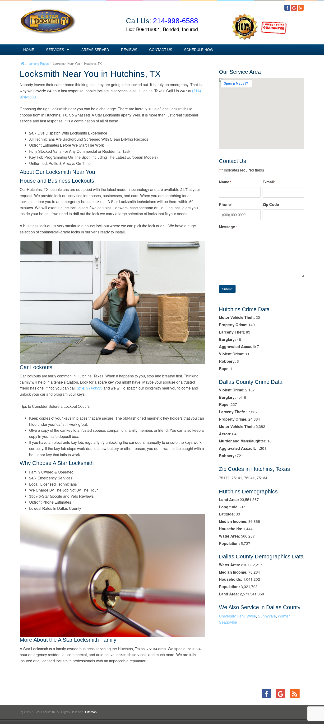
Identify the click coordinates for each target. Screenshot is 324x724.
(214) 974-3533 (89, 388)
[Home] (22, 63)
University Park (232, 616)
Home (28, 50)
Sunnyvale (267, 616)
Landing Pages (38, 63)
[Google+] (294, 8)
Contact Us (160, 50)
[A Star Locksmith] (48, 19)
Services (55, 50)
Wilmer (283, 616)
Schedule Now (198, 50)
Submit (227, 289)
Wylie (251, 616)
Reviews (129, 50)
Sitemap (91, 712)
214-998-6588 (175, 21)
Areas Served (95, 50)
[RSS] (301, 8)
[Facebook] (287, 8)
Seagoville (228, 622)
